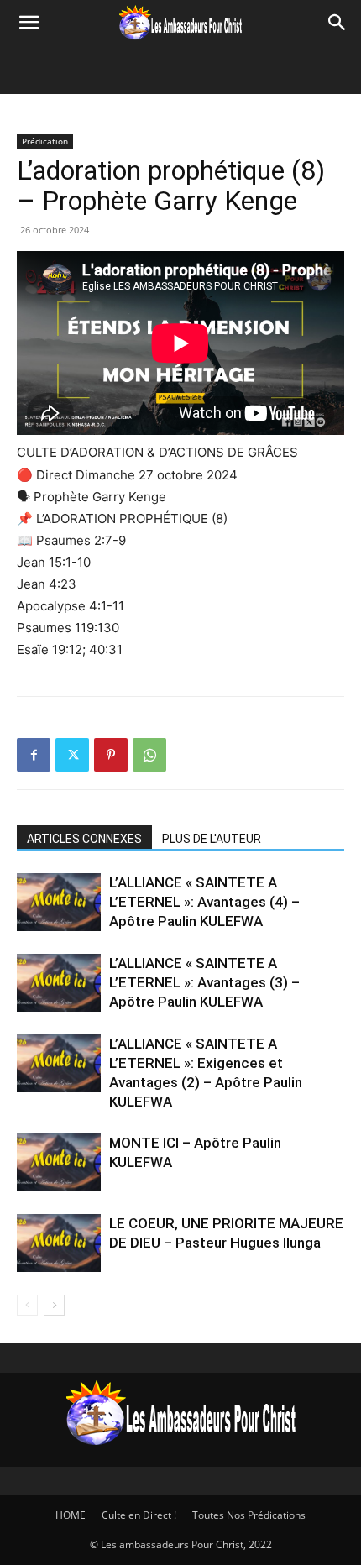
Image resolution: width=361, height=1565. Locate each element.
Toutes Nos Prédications (249, 1515)
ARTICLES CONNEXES (84, 838)
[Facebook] (33, 755)
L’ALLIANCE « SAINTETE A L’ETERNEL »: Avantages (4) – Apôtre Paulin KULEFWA (204, 901)
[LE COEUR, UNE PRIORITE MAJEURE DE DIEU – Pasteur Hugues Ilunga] (59, 1243)
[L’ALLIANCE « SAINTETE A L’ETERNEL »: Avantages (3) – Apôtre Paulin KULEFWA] (59, 983)
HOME (70, 1515)
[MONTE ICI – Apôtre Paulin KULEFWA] (59, 1162)
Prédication (45, 141)
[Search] (337, 22)
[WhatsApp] (149, 755)
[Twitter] (72, 755)
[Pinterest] (111, 755)
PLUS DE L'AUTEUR (211, 838)
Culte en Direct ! (139, 1515)
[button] (28, 22)
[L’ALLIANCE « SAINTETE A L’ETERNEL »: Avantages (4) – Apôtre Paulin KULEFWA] (59, 902)
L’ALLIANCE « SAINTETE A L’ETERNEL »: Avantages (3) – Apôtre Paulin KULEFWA (204, 982)
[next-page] (54, 1305)
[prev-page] (27, 1305)
